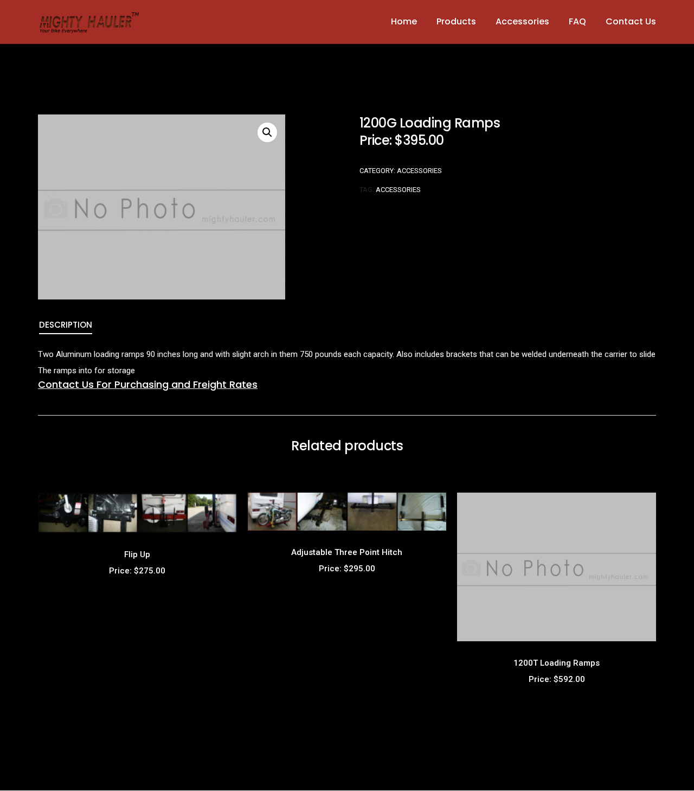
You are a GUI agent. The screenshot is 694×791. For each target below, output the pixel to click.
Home (404, 21)
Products (456, 21)
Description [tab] (65, 324)
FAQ (577, 21)
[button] (267, 132)
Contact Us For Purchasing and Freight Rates (148, 384)
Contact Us (631, 21)
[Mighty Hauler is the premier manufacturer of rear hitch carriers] (89, 21)
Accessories (522, 21)
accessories (398, 190)
